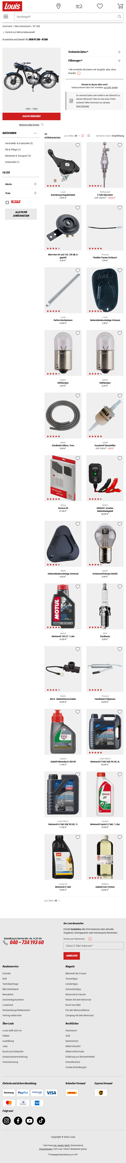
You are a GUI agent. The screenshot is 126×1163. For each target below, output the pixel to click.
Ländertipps (71, 984)
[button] (120, 16)
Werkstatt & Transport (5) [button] (18, 155)
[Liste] (88, 136)
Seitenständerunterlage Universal (63, 573)
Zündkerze (105, 636)
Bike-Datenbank (10, 989)
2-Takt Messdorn (105, 195)
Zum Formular (82, 106)
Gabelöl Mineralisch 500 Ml (63, 761)
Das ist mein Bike (31, 116)
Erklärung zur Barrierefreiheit (80, 1056)
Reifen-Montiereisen (63, 320)
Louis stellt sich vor (12, 1030)
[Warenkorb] (120, 6)
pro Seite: (69, 135)
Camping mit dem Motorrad (79, 1015)
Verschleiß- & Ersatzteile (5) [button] (19, 143)
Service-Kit (63, 508)
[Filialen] (58, 6)
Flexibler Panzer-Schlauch (105, 257)
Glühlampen (63, 383)
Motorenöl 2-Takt (63, 887)
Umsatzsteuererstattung (15, 1056)
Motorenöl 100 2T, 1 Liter (63, 636)
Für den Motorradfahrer (77, 1010)
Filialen (6, 1035)
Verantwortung (10, 1062)
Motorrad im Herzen (75, 994)
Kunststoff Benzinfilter (105, 445)
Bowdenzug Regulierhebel (63, 195)
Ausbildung (8, 1041)
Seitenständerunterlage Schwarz (105, 320)
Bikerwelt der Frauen (75, 973)
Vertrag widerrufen (12, 1015)
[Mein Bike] (79, 6)
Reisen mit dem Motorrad (78, 999)
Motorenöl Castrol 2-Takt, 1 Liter (105, 824)
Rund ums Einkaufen (12, 1051)
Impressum (71, 1030)
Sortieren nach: (103, 135)
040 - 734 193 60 (26, 942)
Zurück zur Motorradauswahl (20, 32)
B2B (4, 978)
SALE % (16, 201)
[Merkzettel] (99, 6)
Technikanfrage (10, 984)
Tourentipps (71, 978)
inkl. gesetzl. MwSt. (61, 1145)
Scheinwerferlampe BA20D (105, 573)
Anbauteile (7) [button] (12, 162)
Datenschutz (71, 1041)
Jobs (5, 1046)
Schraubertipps (73, 989)
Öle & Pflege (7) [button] (13, 149)
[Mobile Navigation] (5, 16)
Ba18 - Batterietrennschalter (63, 699)
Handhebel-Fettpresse (105, 699)
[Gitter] (82, 135)
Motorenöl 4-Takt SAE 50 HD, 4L (105, 761)
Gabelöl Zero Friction (105, 887)
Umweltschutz (72, 1062)
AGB (67, 1035)
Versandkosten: (46, 1149)
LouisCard (7, 1005)
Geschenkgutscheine (13, 999)
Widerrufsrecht (73, 1046)
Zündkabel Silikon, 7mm (63, 445)
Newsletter (7, 994)
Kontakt (6, 973)
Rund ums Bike (73, 1005)
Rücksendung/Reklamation (16, 1010)
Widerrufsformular (74, 1051)
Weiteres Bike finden (29, 124)
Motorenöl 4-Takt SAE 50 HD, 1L (63, 824)
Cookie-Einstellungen (76, 1067)
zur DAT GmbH (111, 87)
